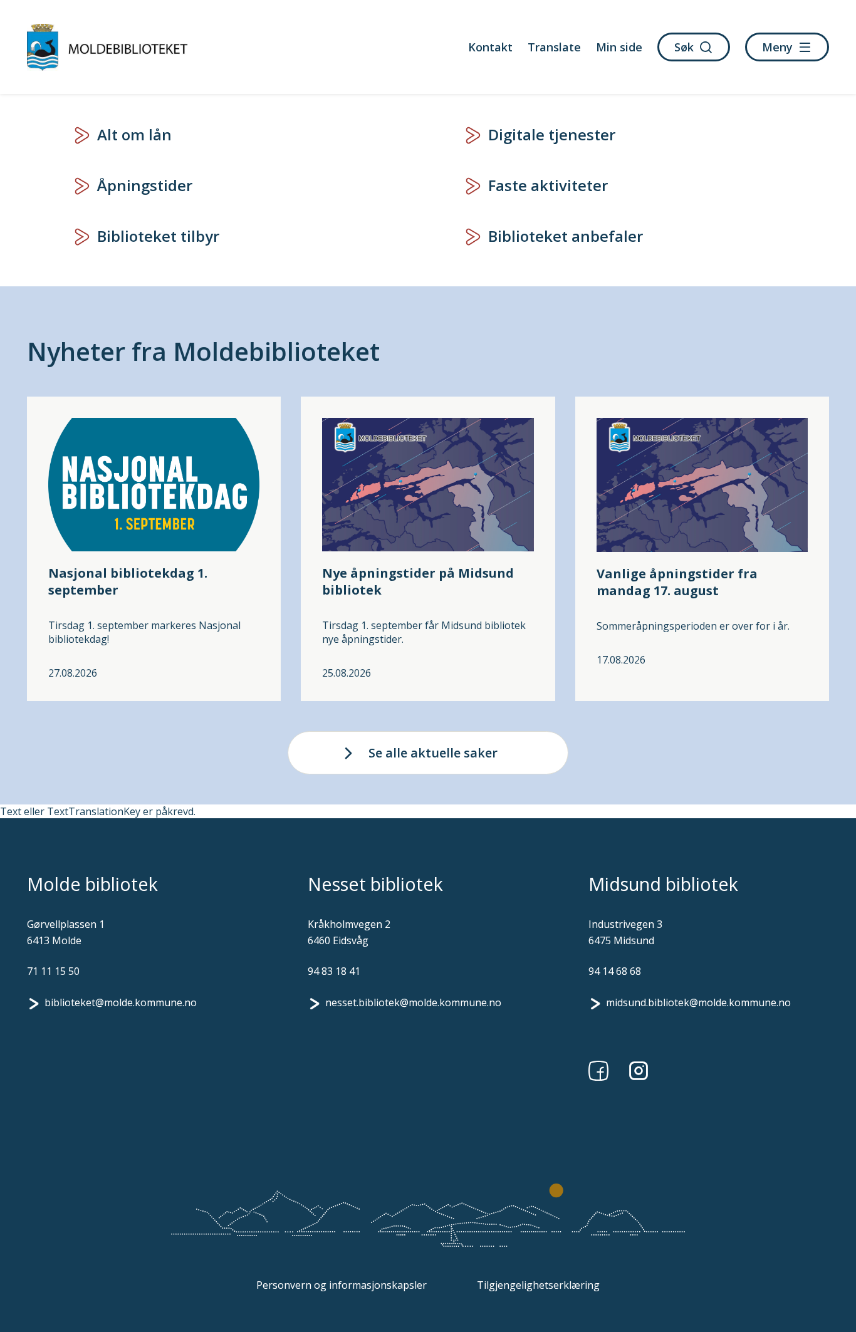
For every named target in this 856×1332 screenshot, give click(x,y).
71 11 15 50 (53, 971)
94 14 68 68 (614, 971)
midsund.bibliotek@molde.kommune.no (698, 1002)
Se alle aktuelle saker (433, 752)
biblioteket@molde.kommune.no (120, 1002)
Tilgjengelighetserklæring (538, 1285)
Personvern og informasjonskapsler (341, 1285)
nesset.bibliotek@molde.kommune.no (413, 1002)
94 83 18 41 (334, 971)
